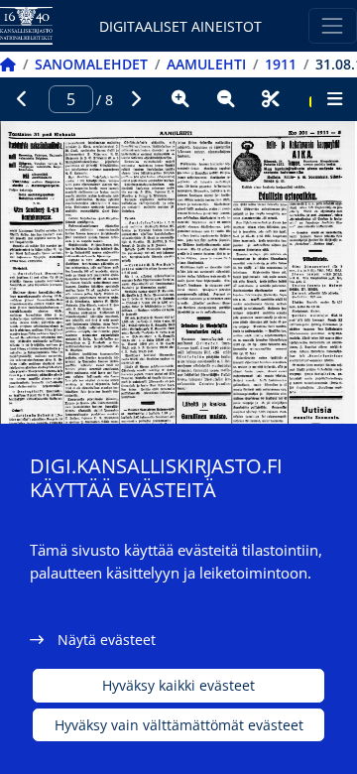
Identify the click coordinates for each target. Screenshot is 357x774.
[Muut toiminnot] (334, 99)
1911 (281, 64)
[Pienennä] (226, 99)
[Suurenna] (180, 99)
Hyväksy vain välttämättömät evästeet (179, 724)
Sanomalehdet (91, 64)
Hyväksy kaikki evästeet (178, 685)
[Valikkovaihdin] (332, 25)
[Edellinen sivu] (23, 99)
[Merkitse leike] (271, 99)
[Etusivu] (8, 64)
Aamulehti (206, 64)
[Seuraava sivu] (136, 99)
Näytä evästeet (107, 639)
